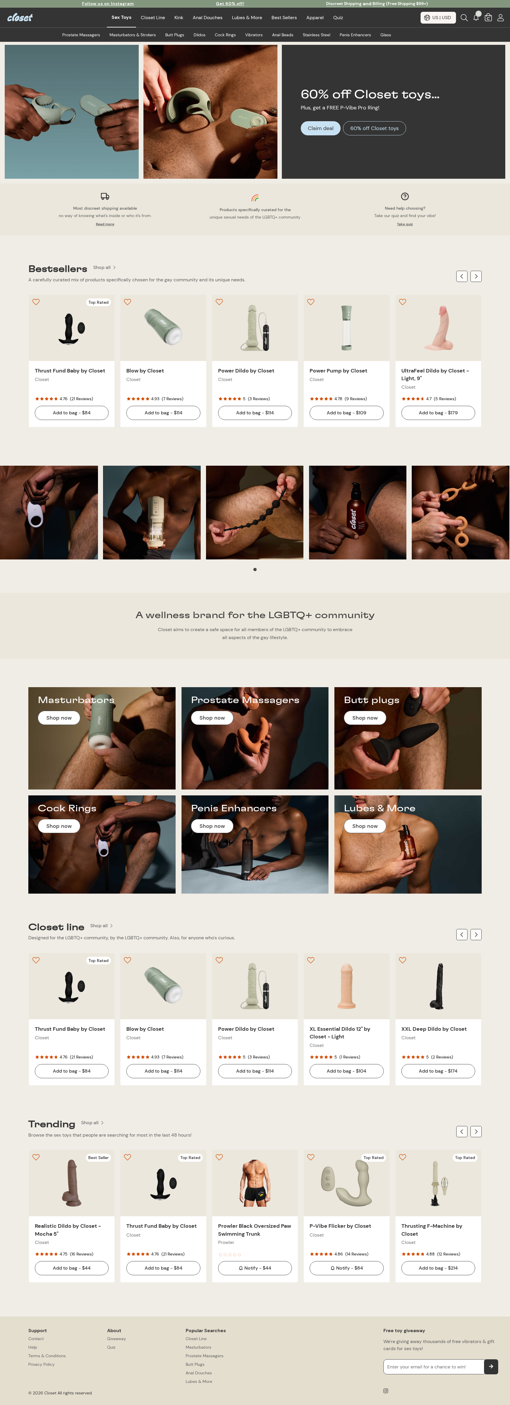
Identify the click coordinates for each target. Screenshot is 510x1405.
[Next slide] (476, 276)
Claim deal (321, 128)
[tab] (254, 569)
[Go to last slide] (462, 276)
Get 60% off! (230, 3)
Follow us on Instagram (108, 3)
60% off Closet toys (374, 128)
